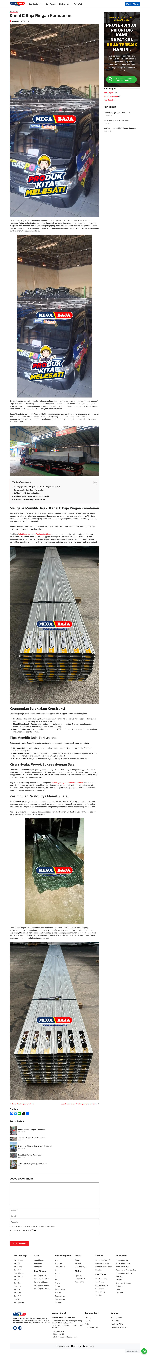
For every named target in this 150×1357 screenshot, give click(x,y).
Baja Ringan (50, 4)
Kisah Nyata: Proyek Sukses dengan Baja (32, 496)
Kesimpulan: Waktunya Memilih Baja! (30, 499)
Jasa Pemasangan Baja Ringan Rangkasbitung (79, 1104)
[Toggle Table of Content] (94, 482)
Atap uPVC (78, 4)
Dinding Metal (64, 4)
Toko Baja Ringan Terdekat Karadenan (67, 783)
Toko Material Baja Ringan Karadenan (32, 1164)
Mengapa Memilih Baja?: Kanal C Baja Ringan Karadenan (38, 487)
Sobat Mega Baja (111, 96)
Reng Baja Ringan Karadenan (23, 1104)
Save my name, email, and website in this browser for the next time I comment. (34, 1226)
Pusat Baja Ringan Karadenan (29, 1155)
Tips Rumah (108, 100)
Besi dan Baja (34, 4)
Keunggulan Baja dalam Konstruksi (29, 490)
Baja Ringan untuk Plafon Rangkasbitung (34, 534)
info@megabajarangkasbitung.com (65, 1337)
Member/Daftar (132, 4)
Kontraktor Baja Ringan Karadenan (31, 1130)
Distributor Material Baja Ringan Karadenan (35, 1146)
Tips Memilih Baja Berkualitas (27, 493)
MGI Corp (77, 1346)
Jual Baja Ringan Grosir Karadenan (31, 1138)
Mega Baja (90, 1346)
